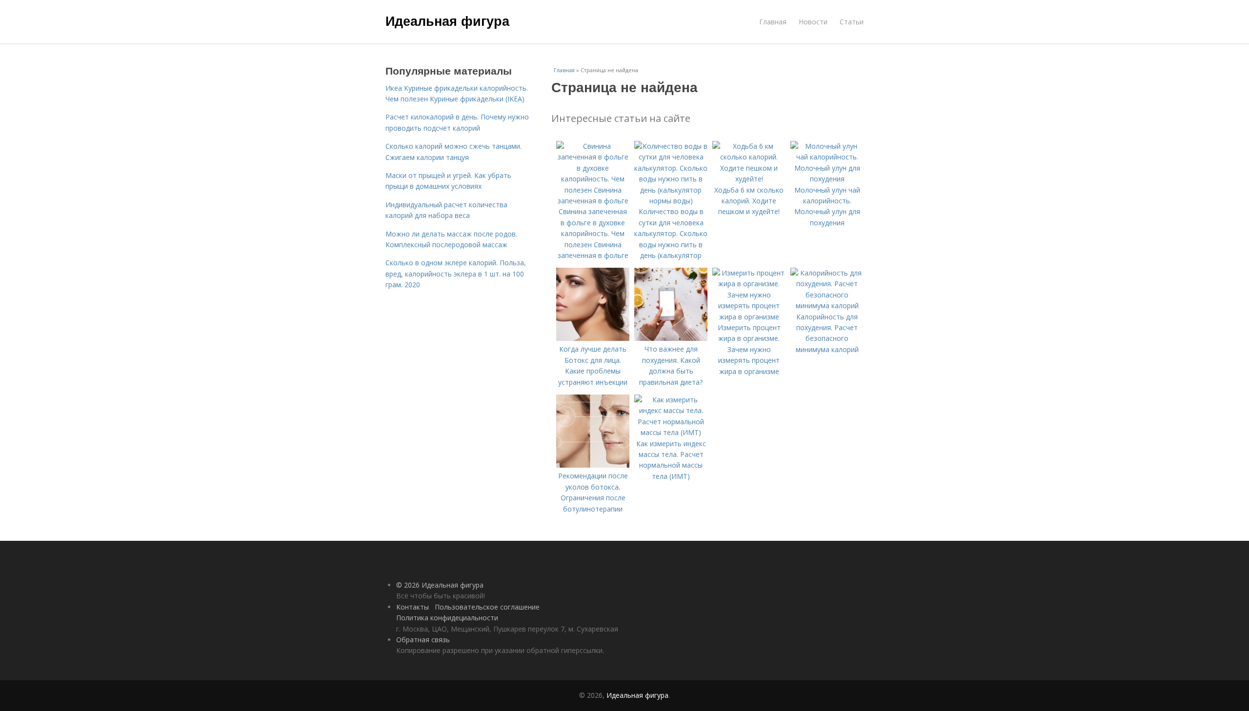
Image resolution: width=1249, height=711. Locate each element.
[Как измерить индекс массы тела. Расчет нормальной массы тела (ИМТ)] (670, 432)
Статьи (852, 21)
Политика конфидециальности (447, 617)
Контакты (412, 607)
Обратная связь (423, 639)
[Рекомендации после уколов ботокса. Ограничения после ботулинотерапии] (592, 465)
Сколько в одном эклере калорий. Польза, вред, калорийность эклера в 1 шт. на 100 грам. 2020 (455, 273)
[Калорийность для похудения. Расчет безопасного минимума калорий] (827, 305)
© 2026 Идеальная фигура (439, 585)
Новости (813, 21)
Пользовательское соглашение (487, 607)
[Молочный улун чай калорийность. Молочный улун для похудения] (827, 178)
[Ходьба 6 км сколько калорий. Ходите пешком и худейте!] (749, 178)
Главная (772, 21)
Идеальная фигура (447, 20)
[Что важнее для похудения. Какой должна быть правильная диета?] (670, 338)
